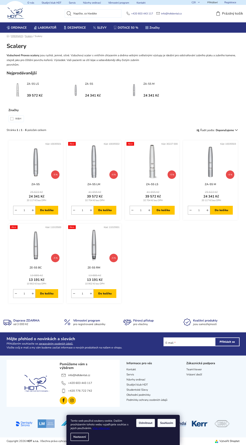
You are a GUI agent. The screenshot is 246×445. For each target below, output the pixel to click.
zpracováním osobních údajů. (56, 344)
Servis (72, 2)
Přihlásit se (227, 342)
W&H (18, 118)
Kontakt (141, 2)
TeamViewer (194, 369)
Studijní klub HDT (51, 2)
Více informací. (101, 428)
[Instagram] (72, 400)
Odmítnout (145, 423)
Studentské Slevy (137, 390)
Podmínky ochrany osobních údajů (146, 400)
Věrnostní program (118, 2)
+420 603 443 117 (142, 13)
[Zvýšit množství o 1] (32, 210)
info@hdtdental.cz (171, 13)
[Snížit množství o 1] (15, 210)
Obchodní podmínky (138, 395)
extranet (191, 379)
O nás (30, 2)
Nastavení (79, 437)
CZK (194, 2)
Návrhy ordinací (92, 2)
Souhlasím (166, 423)
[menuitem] (16, 28)
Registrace (230, 2)
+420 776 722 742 (80, 391)
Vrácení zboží (194, 374)
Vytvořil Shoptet (229, 441)
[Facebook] (63, 400)
